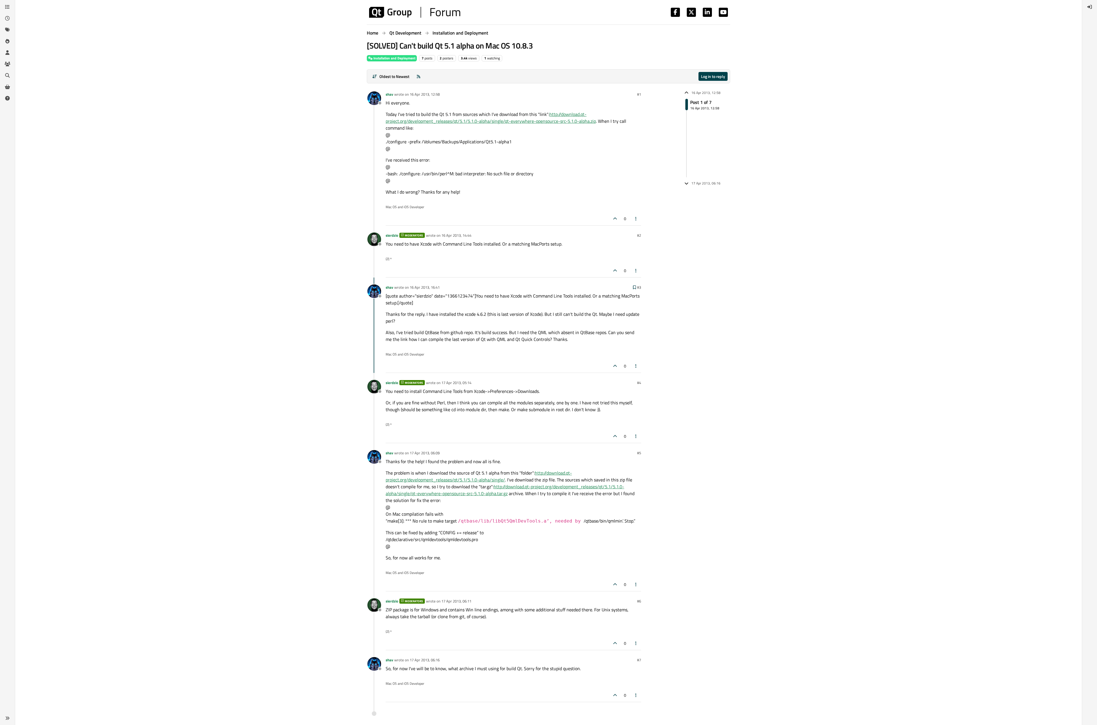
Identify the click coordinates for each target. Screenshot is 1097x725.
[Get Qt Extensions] (7, 86)
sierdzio (392, 235)
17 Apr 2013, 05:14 (456, 382)
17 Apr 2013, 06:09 (425, 453)
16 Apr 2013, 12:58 (425, 94)
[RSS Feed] (418, 76)
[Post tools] (636, 218)
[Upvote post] (615, 218)
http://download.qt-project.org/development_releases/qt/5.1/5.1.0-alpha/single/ (479, 476)
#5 (639, 453)
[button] (7, 718)
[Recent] (7, 18)
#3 (639, 287)
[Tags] (7, 29)
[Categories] (7, 6)
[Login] (1089, 6)
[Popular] (7, 41)
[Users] (7, 52)
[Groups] (7, 64)
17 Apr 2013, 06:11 (456, 601)
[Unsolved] (7, 98)
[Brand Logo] (414, 12)
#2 (639, 235)
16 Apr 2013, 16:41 (425, 287)
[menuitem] (1089, 6)
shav (389, 94)
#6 (639, 601)
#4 (639, 382)
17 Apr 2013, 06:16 (425, 660)
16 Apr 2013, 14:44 (456, 235)
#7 (639, 660)
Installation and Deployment (394, 58)
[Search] (7, 75)
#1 (639, 94)
